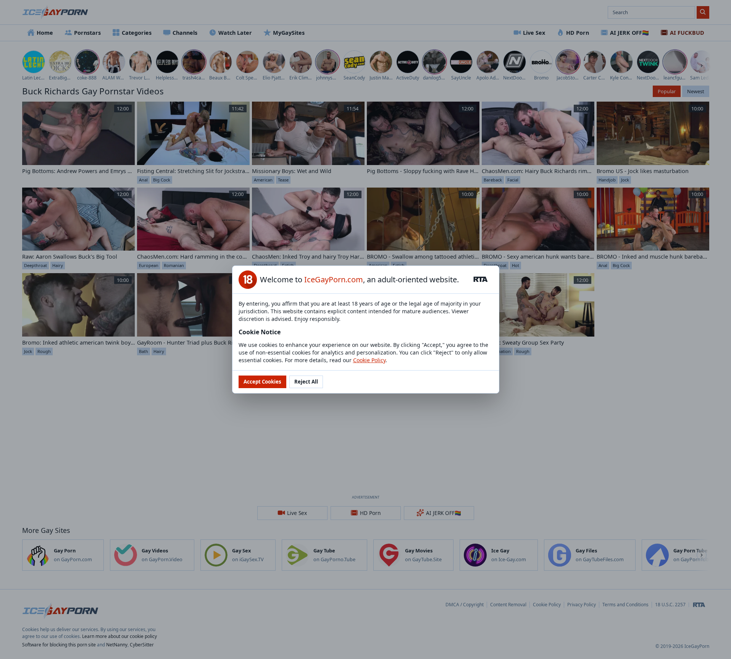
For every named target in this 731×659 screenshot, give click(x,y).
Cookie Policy (369, 360)
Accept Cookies (262, 381)
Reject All (306, 381)
